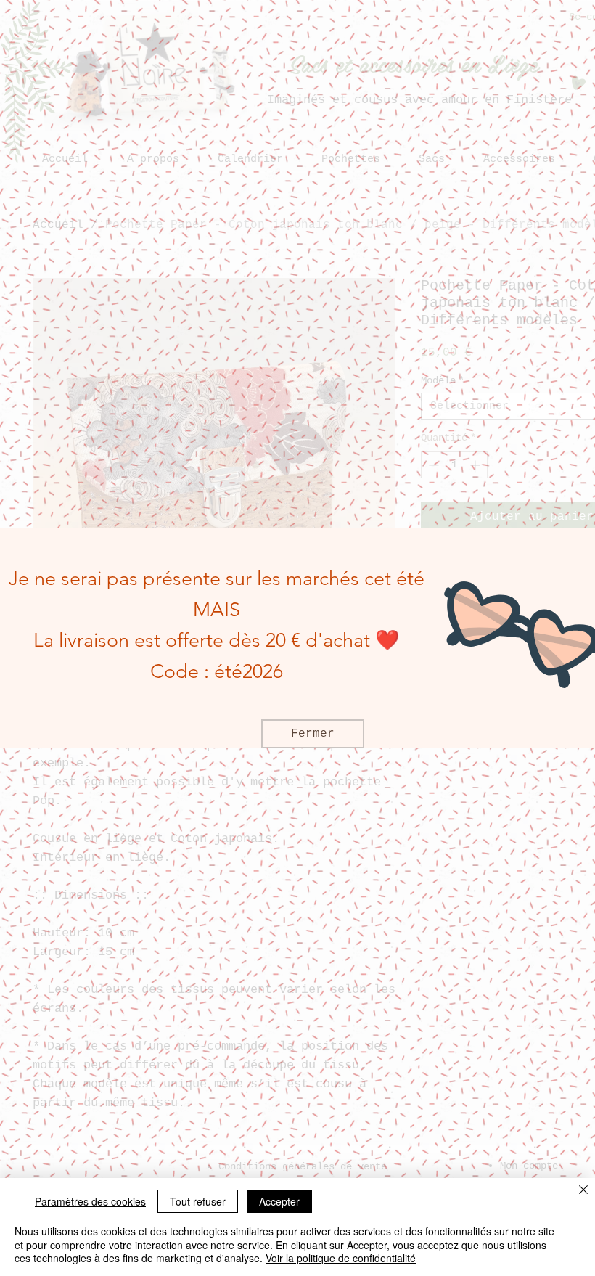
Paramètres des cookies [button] (90, 1201)
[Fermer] (583, 1191)
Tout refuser (198, 1201)
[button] (312, 733)
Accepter (279, 1201)
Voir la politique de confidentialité (341, 1258)
